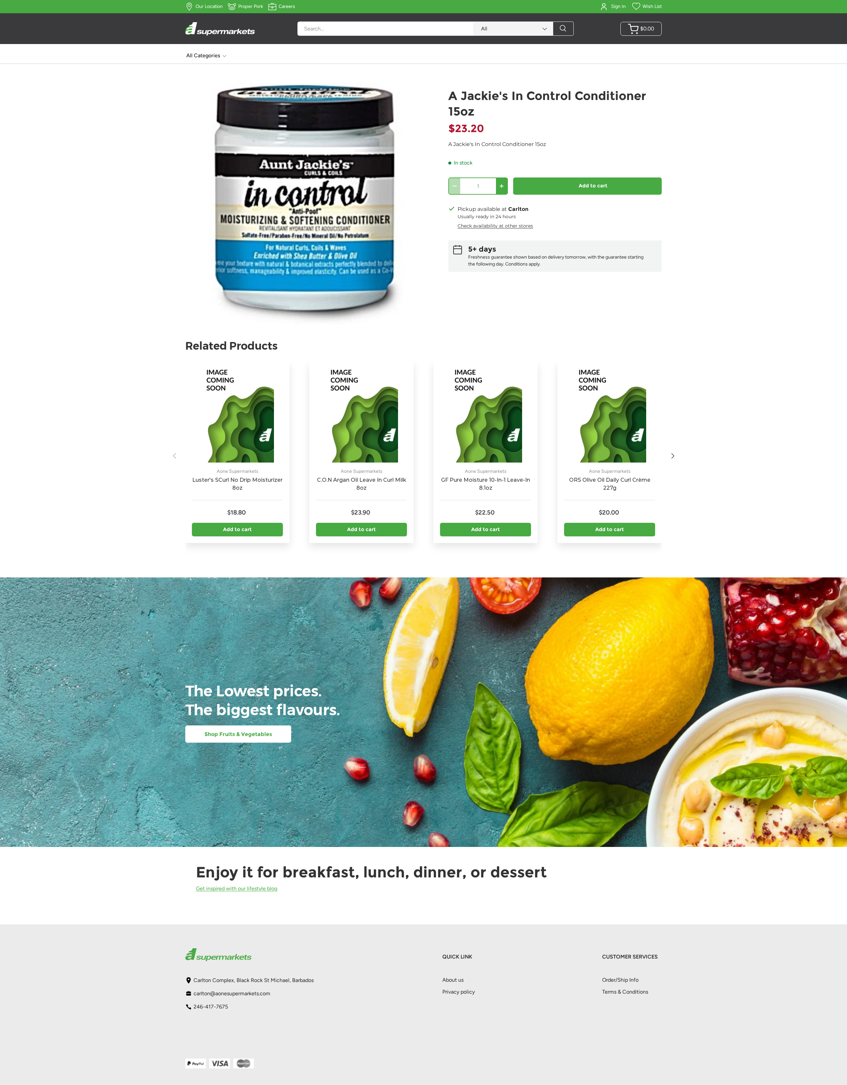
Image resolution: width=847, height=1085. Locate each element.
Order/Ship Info (620, 980)
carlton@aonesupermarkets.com (232, 993)
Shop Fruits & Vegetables (238, 734)
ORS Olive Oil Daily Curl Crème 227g (609, 484)
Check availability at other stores (495, 226)
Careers (287, 6)
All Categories (203, 55)
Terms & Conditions (625, 992)
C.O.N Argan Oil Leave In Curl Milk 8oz (361, 484)
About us (453, 980)
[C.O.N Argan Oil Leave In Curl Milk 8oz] (361, 413)
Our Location (209, 6)
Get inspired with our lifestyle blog (236, 888)
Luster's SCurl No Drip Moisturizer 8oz (237, 484)
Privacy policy (458, 992)
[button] (641, 29)
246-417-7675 (211, 1007)
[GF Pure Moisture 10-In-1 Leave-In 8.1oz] (485, 413)
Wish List (652, 6)
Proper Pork (250, 6)
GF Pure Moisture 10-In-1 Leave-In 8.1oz (485, 484)
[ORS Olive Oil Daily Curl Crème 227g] (609, 413)
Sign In (618, 6)
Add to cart (593, 186)
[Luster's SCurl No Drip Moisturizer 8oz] (237, 413)
